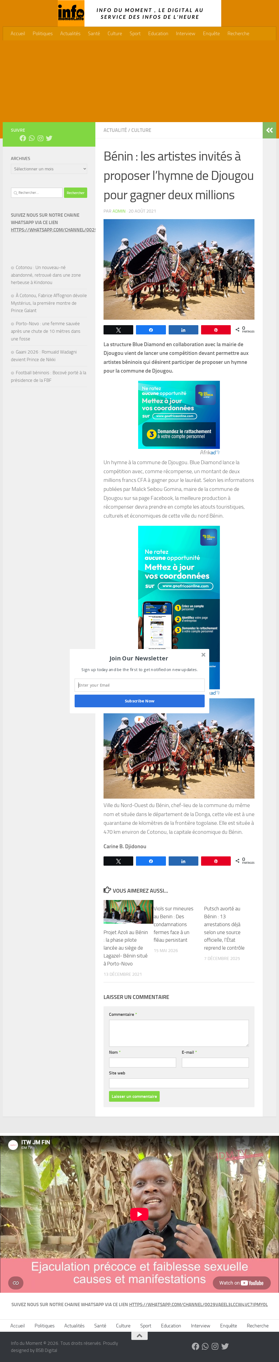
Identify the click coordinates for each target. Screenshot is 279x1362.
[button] (139, 658)
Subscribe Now (140, 700)
